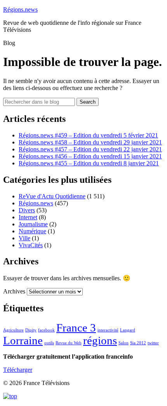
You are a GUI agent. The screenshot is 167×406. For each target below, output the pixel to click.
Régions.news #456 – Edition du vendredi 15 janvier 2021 (90, 156)
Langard (127, 330)
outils (49, 343)
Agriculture (13, 330)
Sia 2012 (138, 343)
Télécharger (17, 369)
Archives (14, 291)
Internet (28, 217)
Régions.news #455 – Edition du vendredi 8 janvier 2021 (89, 163)
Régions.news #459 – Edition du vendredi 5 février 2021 (88, 135)
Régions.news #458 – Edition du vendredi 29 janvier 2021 (90, 142)
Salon (123, 343)
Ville (24, 238)
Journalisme (33, 224)
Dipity (31, 330)
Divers (27, 210)
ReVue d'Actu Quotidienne (52, 196)
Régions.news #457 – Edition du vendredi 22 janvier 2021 (90, 149)
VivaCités (31, 245)
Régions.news (20, 9)
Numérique (32, 231)
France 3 (76, 327)
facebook (46, 330)
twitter (153, 343)
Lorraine (23, 340)
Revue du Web (69, 343)
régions (100, 340)
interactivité (107, 330)
